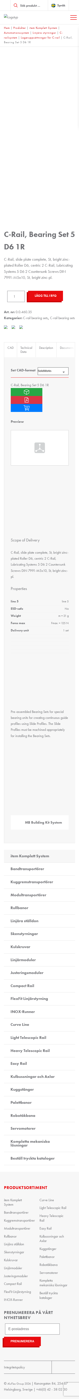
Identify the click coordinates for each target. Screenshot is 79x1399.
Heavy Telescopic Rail (30, 1050)
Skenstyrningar (24, 933)
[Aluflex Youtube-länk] (57, 1367)
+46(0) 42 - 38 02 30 (51, 1389)
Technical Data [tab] (26, 349)
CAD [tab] (10, 347)
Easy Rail (19, 1063)
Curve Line (20, 1024)
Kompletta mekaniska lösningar (30, 1143)
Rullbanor (19, 907)
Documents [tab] (67, 347)
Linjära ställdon (24, 920)
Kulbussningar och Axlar (33, 1076)
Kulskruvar (20, 946)
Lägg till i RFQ (45, 296)
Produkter (19, 28)
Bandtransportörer (27, 868)
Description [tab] (46, 347)
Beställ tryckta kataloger (33, 1158)
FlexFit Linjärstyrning (29, 998)
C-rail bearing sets (35, 318)
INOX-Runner (23, 1011)
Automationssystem (16, 33)
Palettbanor (21, 1102)
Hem (7, 28)
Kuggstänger (22, 1089)
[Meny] (73, 17)
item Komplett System (43, 28)
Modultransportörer (28, 895)
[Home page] (19, 17)
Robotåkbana (23, 1115)
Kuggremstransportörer (32, 881)
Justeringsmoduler (27, 972)
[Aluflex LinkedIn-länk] (69, 1367)
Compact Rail (22, 985)
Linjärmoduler (23, 959)
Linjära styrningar (44, 33)
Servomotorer (23, 1128)
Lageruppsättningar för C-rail (40, 37)
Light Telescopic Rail (28, 1037)
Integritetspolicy (14, 1367)
